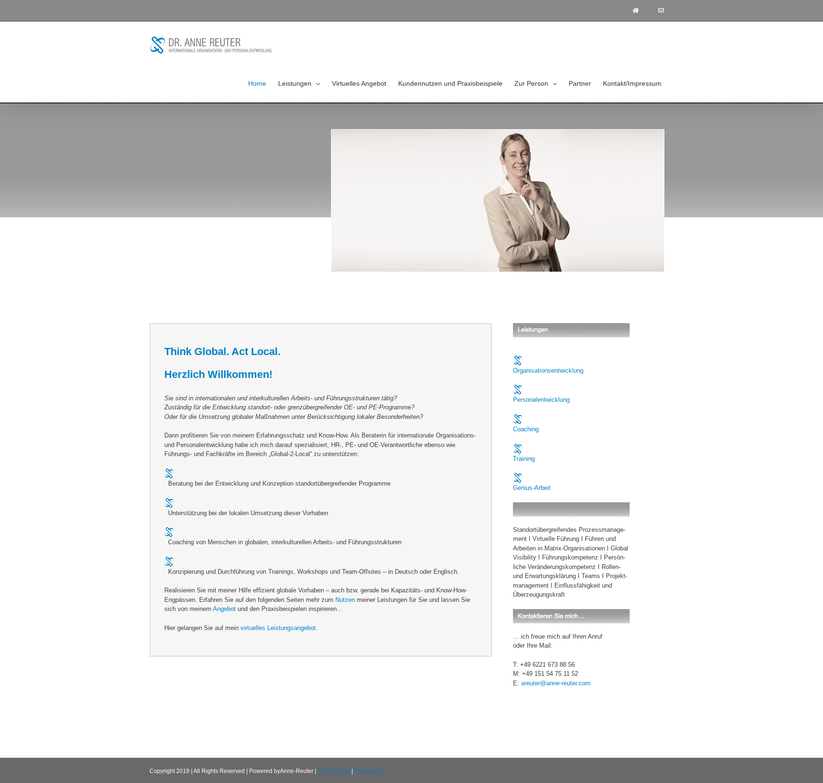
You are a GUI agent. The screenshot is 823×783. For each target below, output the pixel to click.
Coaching (526, 429)
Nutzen (345, 599)
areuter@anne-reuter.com (556, 683)
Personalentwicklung (541, 399)
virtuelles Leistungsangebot (278, 627)
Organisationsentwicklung (548, 370)
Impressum (368, 771)
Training (524, 458)
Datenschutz (334, 771)
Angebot (224, 608)
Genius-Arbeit (532, 487)
